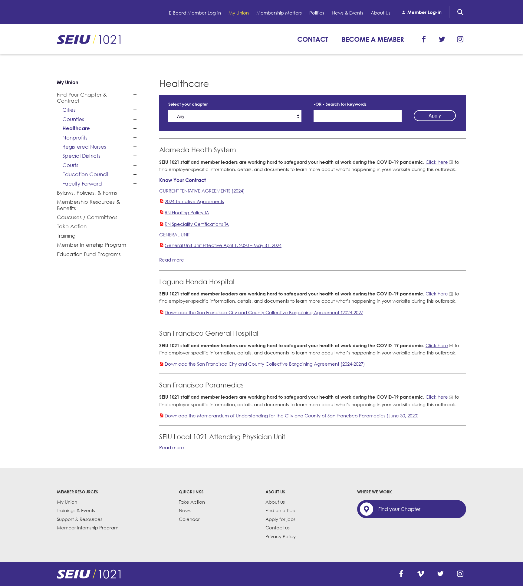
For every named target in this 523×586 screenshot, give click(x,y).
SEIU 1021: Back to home (88, 39)
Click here (437, 162)
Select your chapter (188, 104)
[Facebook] (424, 39)
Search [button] (460, 12)
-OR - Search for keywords (340, 104)
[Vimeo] (421, 574)
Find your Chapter (399, 509)
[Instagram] (460, 39)
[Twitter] (442, 39)
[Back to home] (88, 574)
